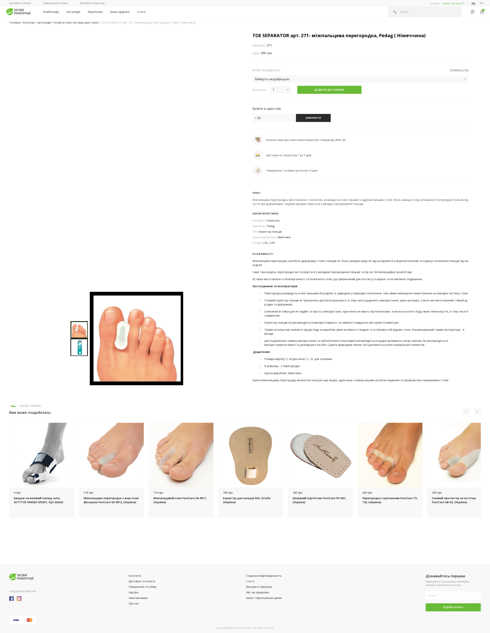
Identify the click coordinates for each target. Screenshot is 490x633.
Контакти (135, 575)
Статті (141, 12)
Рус (482, 3)
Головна (14, 22)
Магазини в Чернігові (92, 3)
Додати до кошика (329, 89)
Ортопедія (73, 12)
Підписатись (453, 607)
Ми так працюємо (257, 592)
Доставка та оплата (20, 3)
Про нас (134, 603)
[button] (447, 3)
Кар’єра (133, 592)
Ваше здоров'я (120, 12)
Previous (6, 470)
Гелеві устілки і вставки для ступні (75, 22)
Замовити (313, 117)
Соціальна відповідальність (264, 575)
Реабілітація (51, 12)
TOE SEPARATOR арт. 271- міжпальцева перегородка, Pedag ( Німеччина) (148, 22)
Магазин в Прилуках (259, 587)
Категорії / (30, 22)
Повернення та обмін (55, 3)
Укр (473, 3)
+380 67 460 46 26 (452, 3)
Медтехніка (95, 12)
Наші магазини (138, 598)
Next (484, 470)
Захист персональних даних (264, 598)
